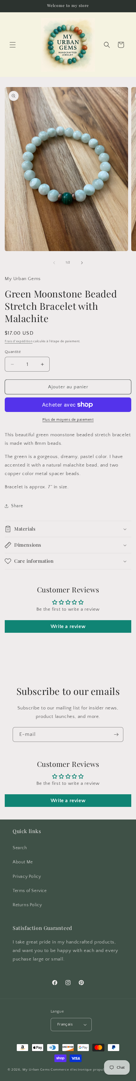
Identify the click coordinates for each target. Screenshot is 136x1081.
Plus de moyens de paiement (68, 420)
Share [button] (17, 505)
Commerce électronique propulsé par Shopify (89, 1070)
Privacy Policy (27, 876)
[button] (13, 45)
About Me (23, 862)
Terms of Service (30, 890)
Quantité (13, 352)
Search (20, 847)
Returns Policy (27, 905)
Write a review (68, 626)
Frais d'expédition (19, 341)
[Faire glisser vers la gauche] (54, 263)
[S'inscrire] (116, 734)
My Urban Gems (36, 1070)
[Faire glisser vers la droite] (82, 263)
